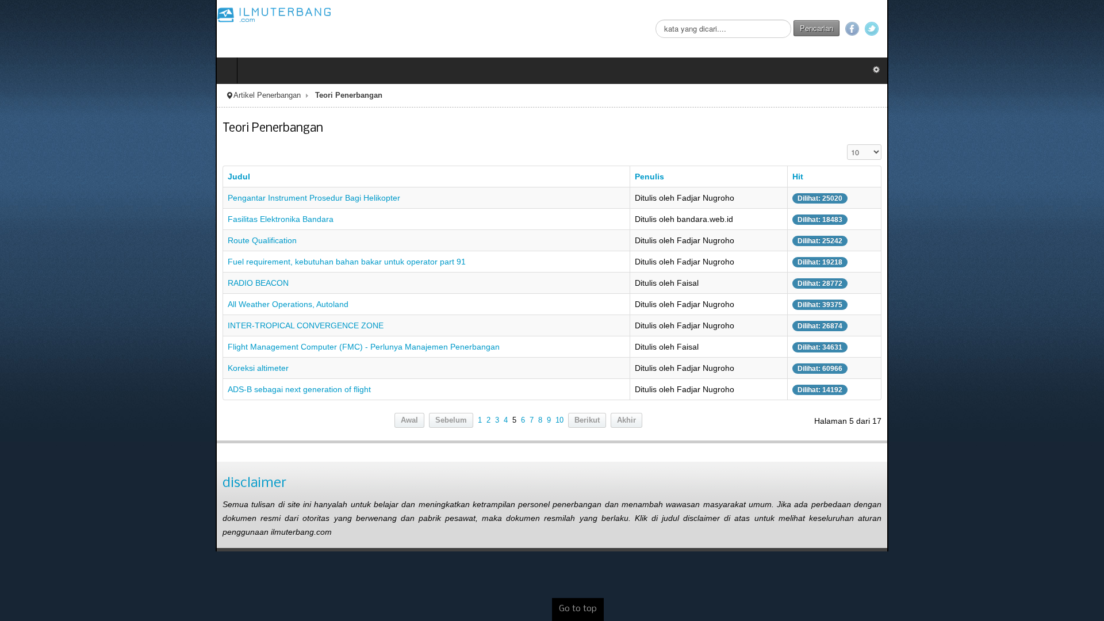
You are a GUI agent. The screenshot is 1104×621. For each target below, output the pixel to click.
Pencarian (1032, 27)
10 (559, 420)
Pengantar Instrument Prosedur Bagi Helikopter (98, 197)
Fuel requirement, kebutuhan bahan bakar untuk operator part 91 (131, 261)
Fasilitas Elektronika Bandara (65, 219)
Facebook (1068, 29)
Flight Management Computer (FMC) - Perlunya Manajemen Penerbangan (148, 346)
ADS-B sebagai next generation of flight (83, 389)
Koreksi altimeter (42, 368)
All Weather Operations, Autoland (72, 304)
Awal (409, 420)
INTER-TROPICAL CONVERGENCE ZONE (90, 325)
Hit (951, 176)
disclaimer (39, 483)
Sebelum (451, 420)
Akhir (626, 420)
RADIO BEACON (42, 283)
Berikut (587, 420)
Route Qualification (46, 240)
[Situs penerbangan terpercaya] (58, 14)
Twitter (1087, 29)
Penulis (700, 176)
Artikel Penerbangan (51, 95)
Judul (23, 176)
